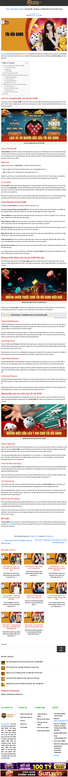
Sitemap (56, 755)
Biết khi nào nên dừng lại (12, 91)
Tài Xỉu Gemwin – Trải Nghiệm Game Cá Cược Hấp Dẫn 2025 (56, 568)
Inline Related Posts (63, 317)
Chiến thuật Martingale (11, 77)
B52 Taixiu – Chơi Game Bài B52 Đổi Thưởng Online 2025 (34, 626)
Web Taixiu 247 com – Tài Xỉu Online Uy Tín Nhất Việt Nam (11, 568)
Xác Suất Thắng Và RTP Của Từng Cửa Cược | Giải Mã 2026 (24, 662)
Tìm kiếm (4, 644)
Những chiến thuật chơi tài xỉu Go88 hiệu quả (15, 75)
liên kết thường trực (49, 536)
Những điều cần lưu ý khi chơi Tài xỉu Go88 (14, 84)
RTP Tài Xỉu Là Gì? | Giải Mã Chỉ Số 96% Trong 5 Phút (22, 667)
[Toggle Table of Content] (26, 63)
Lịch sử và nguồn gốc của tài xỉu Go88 (13, 65)
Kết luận (5, 93)
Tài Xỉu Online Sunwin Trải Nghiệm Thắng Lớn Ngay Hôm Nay (56, 597)
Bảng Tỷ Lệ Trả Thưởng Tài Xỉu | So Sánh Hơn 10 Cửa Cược (24, 673)
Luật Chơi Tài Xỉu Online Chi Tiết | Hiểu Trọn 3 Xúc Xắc (22, 678)
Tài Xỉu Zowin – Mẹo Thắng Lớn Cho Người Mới (33, 567)
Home (8, 9)
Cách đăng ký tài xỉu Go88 (10, 73)
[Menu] (2, 3)
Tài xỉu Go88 (9, 71)
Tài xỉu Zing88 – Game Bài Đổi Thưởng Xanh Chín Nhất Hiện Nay (11, 597)
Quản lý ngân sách (10, 86)
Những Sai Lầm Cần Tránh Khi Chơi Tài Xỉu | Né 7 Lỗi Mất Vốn (24, 683)
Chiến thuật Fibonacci (11, 82)
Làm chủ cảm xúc (10, 90)
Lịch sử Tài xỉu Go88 (10, 67)
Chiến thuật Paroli (10, 78)
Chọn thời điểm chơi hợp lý (12, 88)
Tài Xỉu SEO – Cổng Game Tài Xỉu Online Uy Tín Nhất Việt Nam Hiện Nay (11, 626)
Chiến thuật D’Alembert (11, 80)
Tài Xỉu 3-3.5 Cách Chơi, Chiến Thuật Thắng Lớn (33, 596)
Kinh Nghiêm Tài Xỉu (17, 9)
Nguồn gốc (8, 69)
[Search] (66, 3)
